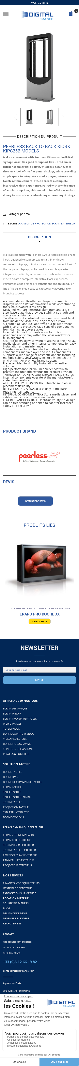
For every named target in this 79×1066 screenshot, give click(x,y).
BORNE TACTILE (12, 772)
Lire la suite (39, 621)
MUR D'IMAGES (12, 723)
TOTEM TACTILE (12, 802)
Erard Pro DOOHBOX (40, 613)
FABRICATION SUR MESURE (19, 893)
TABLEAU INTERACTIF (16, 812)
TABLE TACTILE (12, 792)
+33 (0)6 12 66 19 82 (20, 961)
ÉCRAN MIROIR (12, 713)
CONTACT (8, 934)
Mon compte (39, 2)
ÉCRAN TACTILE (12, 787)
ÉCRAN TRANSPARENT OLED (20, 718)
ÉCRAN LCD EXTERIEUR (17, 840)
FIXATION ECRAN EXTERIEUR (20, 855)
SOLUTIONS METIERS (16, 903)
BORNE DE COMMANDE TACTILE (22, 782)
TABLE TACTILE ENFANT (17, 797)
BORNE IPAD (10, 777)
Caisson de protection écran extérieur (47, 223)
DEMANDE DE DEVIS (15, 913)
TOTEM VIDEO (11, 728)
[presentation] (15, 117)
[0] (71, 14)
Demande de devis (35, 501)
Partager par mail (19, 214)
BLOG (6, 908)
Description (39, 237)
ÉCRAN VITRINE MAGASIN (18, 835)
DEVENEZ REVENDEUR (16, 918)
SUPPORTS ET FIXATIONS (18, 749)
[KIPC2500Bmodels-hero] (50, 117)
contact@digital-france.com (18, 970)
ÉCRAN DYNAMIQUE (15, 708)
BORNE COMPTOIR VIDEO (18, 733)
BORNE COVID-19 (13, 817)
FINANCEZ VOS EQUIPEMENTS (21, 883)
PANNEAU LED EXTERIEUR (18, 860)
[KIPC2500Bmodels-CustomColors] (39, 67)
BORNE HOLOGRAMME (17, 744)
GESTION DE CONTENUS (17, 888)
